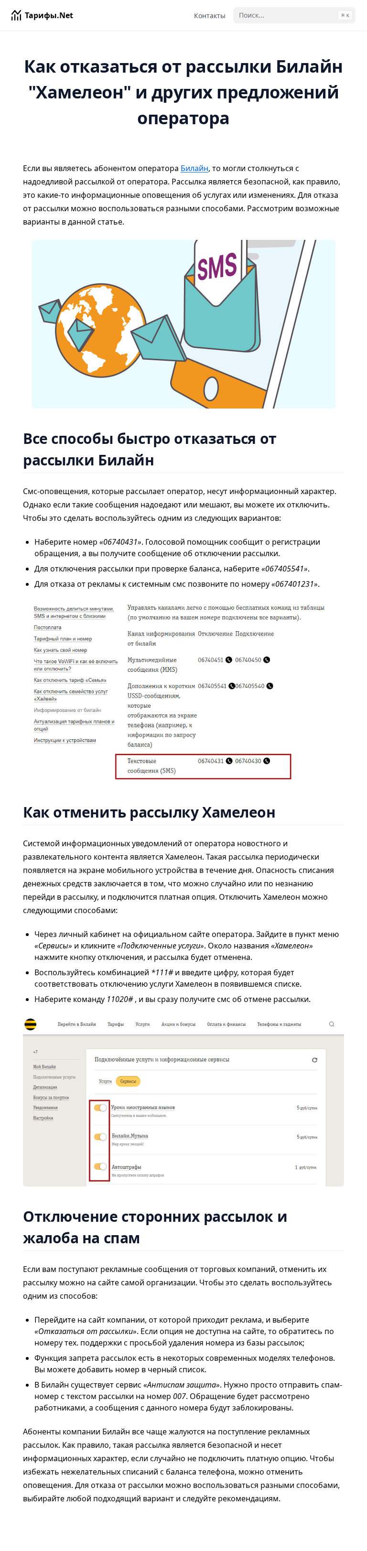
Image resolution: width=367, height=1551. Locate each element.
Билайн (194, 168)
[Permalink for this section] (166, 460)
